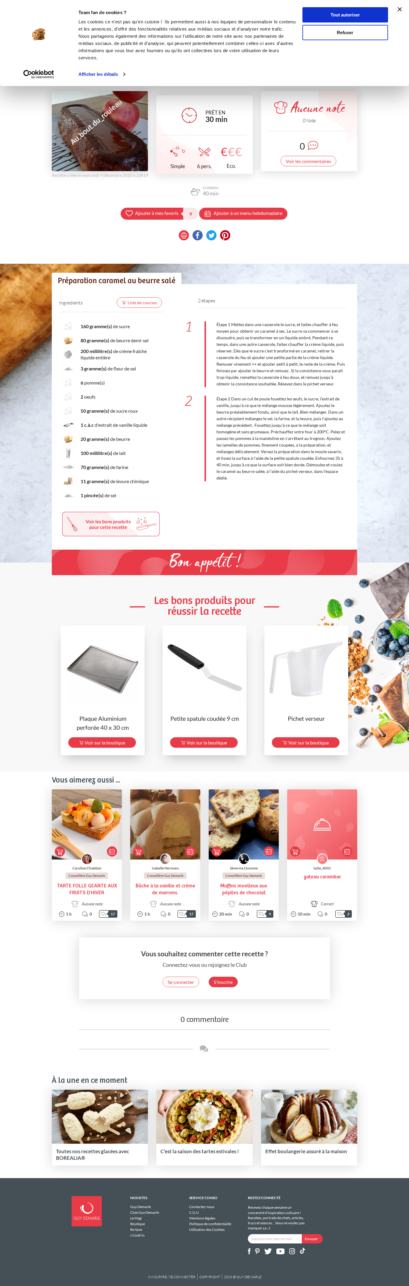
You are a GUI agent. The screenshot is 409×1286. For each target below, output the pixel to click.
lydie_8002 (322, 868)
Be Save (136, 1229)
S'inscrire (223, 982)
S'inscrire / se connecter (172, 1277)
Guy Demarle (140, 1207)
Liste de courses (142, 302)
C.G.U (194, 1212)
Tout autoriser (345, 14)
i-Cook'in (137, 1235)
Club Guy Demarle (144, 1212)
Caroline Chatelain (87, 868)
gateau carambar (322, 877)
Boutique (137, 1224)
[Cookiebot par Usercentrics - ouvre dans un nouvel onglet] (39, 74)
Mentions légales (202, 1218)
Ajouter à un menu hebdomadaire (247, 213)
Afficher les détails (98, 74)
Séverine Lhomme (244, 868)
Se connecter (181, 982)
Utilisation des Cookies (207, 1229)
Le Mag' (136, 1218)
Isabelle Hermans (165, 868)
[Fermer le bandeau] (400, 9)
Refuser (345, 32)
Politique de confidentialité (210, 1224)
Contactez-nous (201, 1207)
